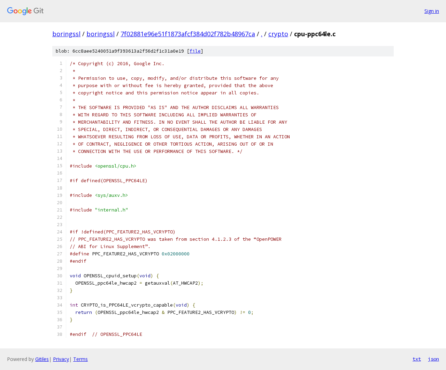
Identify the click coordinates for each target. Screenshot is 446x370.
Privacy (61, 359)
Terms (80, 359)
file (195, 51)
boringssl (66, 34)
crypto (278, 34)
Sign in (431, 11)
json (433, 359)
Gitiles (42, 359)
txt (417, 359)
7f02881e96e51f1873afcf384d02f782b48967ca (188, 34)
